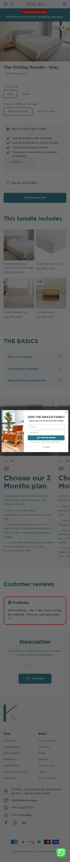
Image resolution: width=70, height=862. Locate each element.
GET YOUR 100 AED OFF (46, 438)
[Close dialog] (66, 412)
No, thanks (46, 447)
